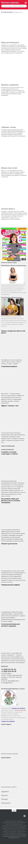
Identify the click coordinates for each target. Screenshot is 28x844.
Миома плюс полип (9, 168)
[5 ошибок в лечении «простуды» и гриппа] (13, 467)
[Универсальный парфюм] (13, 598)
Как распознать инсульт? (9, 787)
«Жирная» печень (8, 127)
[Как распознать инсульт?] (14, 773)
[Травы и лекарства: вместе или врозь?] (13, 346)
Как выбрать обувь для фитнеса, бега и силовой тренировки (10, 500)
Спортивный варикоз (9, 366)
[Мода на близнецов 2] (14, 27)
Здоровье (5, 791)
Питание (4, 799)
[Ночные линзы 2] (14, 194)
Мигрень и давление (9, 85)
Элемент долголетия (9, 544)
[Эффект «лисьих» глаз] (13, 419)
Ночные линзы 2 (8, 209)
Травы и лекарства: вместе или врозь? (13, 332)
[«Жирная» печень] (14, 112)
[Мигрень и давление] (14, 70)
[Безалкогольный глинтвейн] (14, 739)
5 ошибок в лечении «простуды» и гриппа (9, 453)
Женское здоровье (10, 2)
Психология (5, 803)
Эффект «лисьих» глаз (9, 406)
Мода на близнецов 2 (10, 42)
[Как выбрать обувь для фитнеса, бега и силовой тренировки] (13, 516)
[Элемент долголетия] (13, 557)
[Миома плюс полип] (14, 153)
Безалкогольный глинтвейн (9, 753)
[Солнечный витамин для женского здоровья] (13, 639)
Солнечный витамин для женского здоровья (10, 625)
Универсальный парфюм (10, 585)
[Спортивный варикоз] (13, 380)
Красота (4, 795)
